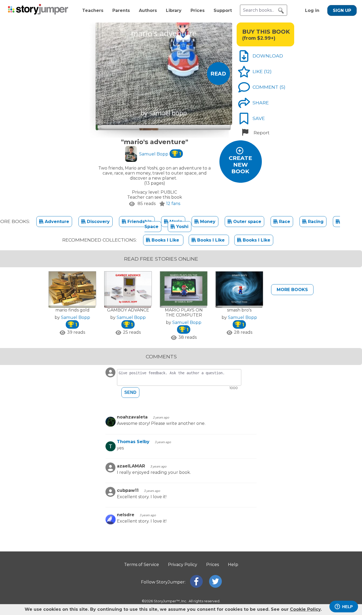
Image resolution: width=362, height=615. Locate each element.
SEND (130, 392)
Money (207, 221)
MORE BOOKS (292, 289)
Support (223, 10)
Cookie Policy (305, 609)
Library (174, 10)
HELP (347, 606)
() (268, 71)
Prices (198, 10)
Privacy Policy (182, 564)
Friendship (139, 221)
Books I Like (165, 240)
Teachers (92, 10)
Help (233, 564)
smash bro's (239, 310)
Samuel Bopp (160, 154)
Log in (312, 10)
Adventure (56, 221)
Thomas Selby (133, 441)
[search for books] (281, 10)
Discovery (98, 221)
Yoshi (181, 226)
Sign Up (342, 10)
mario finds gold (72, 310)
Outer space (246, 221)
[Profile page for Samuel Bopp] (131, 154)
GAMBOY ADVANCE (128, 310)
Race (284, 221)
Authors (148, 10)
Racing (315, 221)
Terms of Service (141, 564)
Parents (121, 10)
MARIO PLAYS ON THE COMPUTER (184, 313)
